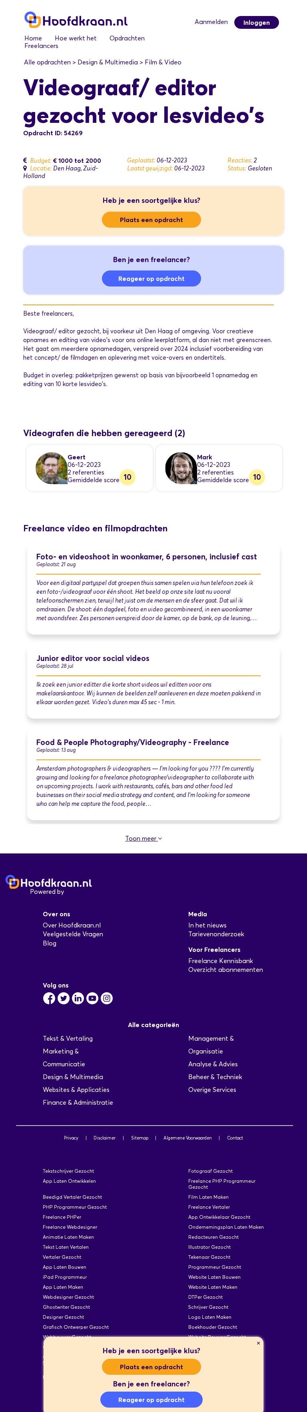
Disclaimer (105, 1138)
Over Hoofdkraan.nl (72, 925)
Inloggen (256, 22)
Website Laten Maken (212, 1287)
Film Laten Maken (208, 1197)
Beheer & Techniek (215, 1077)
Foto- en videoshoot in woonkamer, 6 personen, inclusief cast (146, 556)
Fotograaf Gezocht (210, 1171)
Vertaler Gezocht (62, 1257)
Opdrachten (127, 38)
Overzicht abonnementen (225, 969)
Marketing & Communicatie (64, 1057)
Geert (77, 457)
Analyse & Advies (213, 1064)
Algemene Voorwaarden (187, 1138)
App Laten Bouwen (64, 1267)
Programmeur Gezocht (214, 1267)
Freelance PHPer (62, 1217)
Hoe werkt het (76, 38)
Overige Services (212, 1090)
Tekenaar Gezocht (209, 1257)
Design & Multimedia (73, 1077)
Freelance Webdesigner (70, 1227)
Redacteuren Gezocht (213, 1237)
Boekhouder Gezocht (212, 1327)
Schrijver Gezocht (208, 1307)
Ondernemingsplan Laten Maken (226, 1227)
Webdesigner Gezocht (68, 1297)
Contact (235, 1138)
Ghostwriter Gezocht (66, 1307)
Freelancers (41, 46)
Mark (204, 457)
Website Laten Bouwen (214, 1277)
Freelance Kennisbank (220, 961)
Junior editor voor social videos (93, 658)
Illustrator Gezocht (209, 1247)
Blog (49, 943)
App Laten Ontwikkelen (69, 1181)
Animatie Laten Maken (68, 1237)
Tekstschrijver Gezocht (68, 1171)
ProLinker (79, 891)
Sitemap (139, 1138)
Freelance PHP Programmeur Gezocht (221, 1184)
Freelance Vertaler (209, 1207)
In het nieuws (207, 925)
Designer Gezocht (63, 1317)
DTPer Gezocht (205, 1297)
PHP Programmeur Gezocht (75, 1207)
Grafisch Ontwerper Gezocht (76, 1327)
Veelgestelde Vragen (73, 934)
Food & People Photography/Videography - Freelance (132, 742)
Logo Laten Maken (209, 1317)
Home (33, 38)
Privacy (71, 1138)
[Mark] (181, 467)
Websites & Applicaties (76, 1090)
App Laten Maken (63, 1287)
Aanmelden (211, 22)
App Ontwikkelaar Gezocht (219, 1217)
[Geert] (52, 467)
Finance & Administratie (78, 1102)
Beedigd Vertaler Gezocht (72, 1197)
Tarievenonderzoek (216, 934)
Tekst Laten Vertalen (66, 1247)
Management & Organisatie (211, 1045)
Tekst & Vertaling (68, 1038)
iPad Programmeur (65, 1277)
